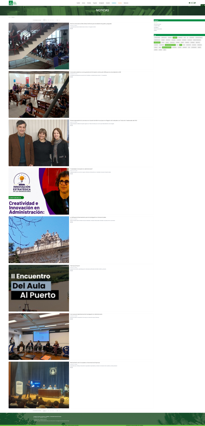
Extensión (170, 37)
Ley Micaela (174, 47)
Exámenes (177, 42)
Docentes (156, 44)
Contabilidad (193, 47)
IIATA (185, 37)
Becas (160, 47)
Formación (199, 44)
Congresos (180, 37)
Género (182, 42)
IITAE (184, 44)
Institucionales (157, 42)
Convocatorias (157, 37)
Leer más (71, 28)
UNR (189, 47)
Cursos (163, 42)
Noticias (13, 17)
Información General (157, 24)
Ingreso (167, 42)
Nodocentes (162, 44)
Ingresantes (189, 44)
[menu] (102, 3)
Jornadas (175, 37)
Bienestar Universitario (167, 47)
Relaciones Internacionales (170, 44)
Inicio (9, 17)
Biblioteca (198, 42)
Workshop (185, 47)
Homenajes (192, 42)
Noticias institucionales (158, 28)
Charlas (155, 47)
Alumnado (155, 22)
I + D (177, 44)
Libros (165, 49)
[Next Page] (59, 20)
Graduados (172, 42)
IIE (187, 37)
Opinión (155, 49)
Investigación (156, 27)
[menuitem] (78, 3)
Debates (155, 30)
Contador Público (157, 25)
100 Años (179, 47)
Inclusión (194, 44)
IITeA (180, 44)
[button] (203, 5)
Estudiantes (192, 37)
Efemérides (187, 42)
